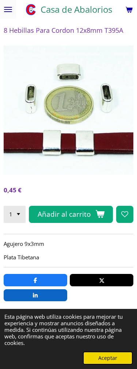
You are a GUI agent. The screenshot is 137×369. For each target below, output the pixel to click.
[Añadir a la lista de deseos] (124, 214)
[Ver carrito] (129, 9)
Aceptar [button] (107, 358)
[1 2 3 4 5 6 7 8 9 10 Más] (15, 214)
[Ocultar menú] (8, 9)
